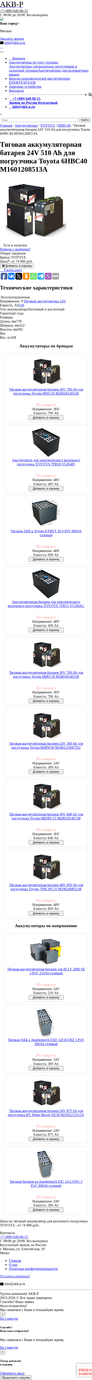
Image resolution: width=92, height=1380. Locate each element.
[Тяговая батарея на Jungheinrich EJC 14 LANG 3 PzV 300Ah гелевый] (46, 1164)
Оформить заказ (12, 1373)
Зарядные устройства (25, 86)
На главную (9, 1318)
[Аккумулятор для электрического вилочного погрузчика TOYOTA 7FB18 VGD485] (46, 442)
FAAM (30, 82)
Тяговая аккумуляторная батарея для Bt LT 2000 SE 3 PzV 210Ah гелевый (46, 971)
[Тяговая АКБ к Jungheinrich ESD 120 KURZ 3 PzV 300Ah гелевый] (46, 1022)
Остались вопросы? (15, 1276)
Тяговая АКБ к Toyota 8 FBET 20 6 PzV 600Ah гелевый (46, 533)
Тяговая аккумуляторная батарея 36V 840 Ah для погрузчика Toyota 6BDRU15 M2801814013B (46, 816)
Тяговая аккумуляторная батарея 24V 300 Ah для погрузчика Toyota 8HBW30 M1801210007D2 (46, 745)
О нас (13, 1265)
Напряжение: (42, 409)
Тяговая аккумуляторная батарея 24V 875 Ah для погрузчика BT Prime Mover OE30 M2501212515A (46, 1113)
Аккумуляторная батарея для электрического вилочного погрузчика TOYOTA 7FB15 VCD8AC (46, 604)
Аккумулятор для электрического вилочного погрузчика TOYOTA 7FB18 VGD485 (46, 462)
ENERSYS (17, 82)
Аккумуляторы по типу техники (33, 62)
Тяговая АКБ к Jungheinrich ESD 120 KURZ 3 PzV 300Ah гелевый (46, 1042)
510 (21, 305)
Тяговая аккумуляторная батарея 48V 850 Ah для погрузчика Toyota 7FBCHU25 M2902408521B (46, 887)
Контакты (16, 90)
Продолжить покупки (16, 1377)
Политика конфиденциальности (33, 1269)
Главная (15, 1260)
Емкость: (40, 413)
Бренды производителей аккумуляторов (39, 78)
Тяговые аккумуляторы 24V (45, 301)
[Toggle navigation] (2, 52)
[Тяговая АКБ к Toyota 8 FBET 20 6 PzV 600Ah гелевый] (46, 513)
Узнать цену (12, 270)
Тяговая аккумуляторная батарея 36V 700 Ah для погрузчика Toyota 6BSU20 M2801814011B (46, 391)
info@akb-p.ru (14, 43)
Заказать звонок (12, 39)
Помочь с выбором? (15, 249)
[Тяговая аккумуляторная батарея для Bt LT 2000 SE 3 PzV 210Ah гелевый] (46, 951)
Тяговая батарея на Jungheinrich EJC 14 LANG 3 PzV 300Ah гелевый (46, 1183)
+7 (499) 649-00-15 (14, 11)
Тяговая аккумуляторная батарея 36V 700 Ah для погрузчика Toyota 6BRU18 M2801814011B (46, 674)
